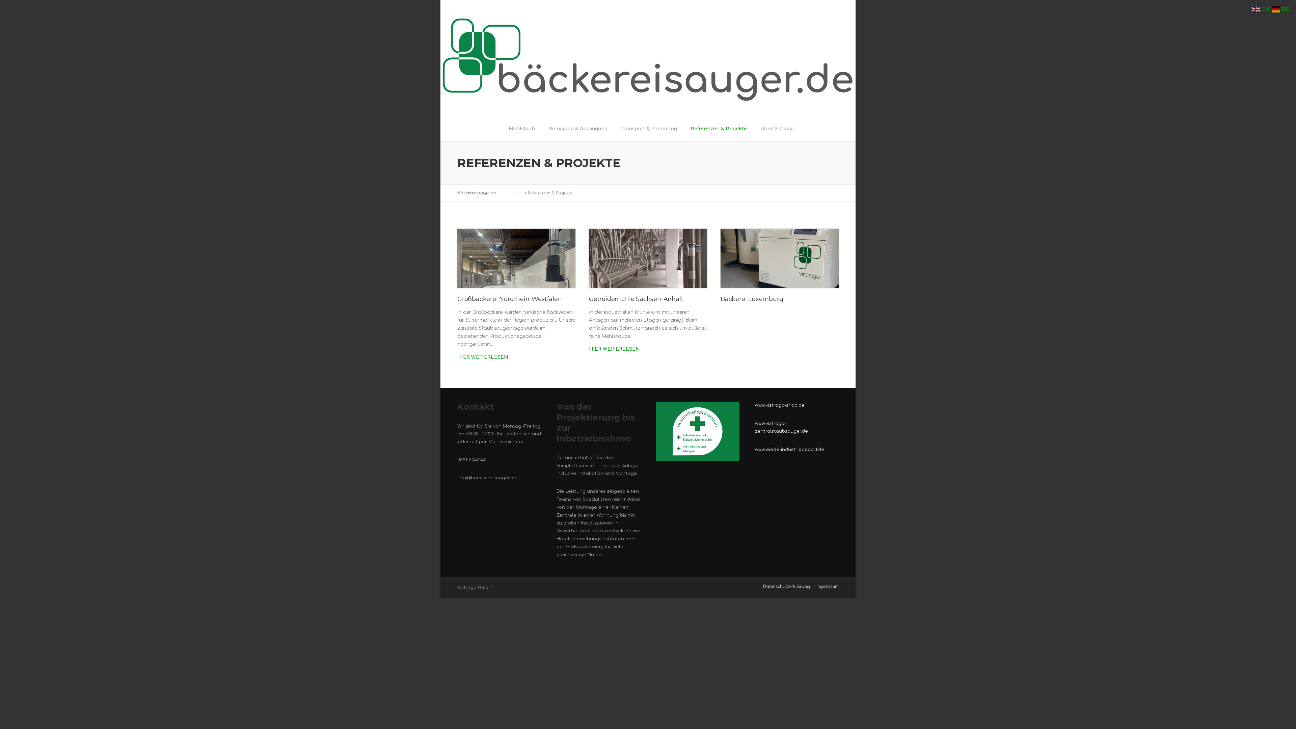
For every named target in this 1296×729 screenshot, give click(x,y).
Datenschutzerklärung (786, 587)
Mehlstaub (522, 129)
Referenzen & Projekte (719, 129)
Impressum (827, 587)
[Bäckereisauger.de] (648, 58)
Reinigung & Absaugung (578, 129)
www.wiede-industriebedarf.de (789, 449)
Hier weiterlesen (482, 357)
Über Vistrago (777, 129)
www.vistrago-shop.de (780, 405)
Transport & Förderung (649, 129)
